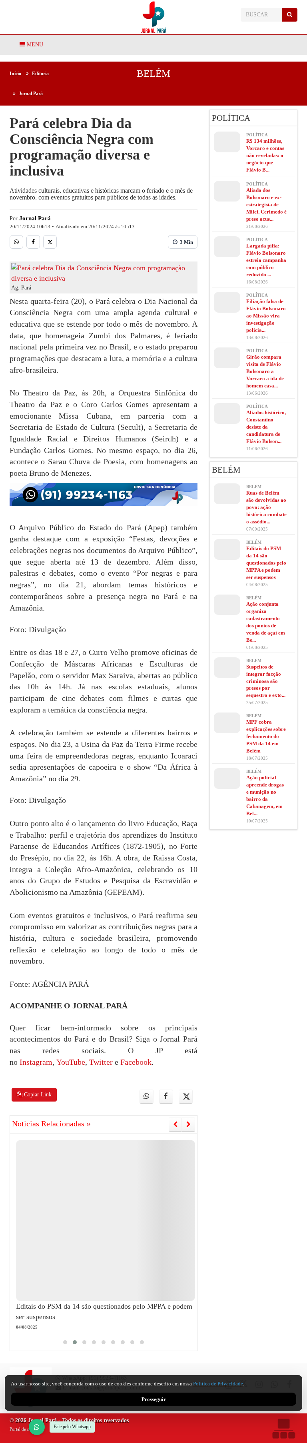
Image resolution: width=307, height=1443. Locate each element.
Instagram (36, 1062)
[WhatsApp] (37, 1427)
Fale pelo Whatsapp (72, 1426)
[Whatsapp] (16, 242)
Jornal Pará (31, 93)
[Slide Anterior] (175, 1124)
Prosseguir (154, 1399)
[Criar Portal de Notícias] (283, 1428)
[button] (65, 1342)
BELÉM (153, 73)
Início (15, 73)
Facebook (135, 1062)
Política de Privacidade (218, 1384)
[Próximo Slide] (188, 1124)
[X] (50, 242)
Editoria (40, 73)
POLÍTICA (231, 118)
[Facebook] (33, 242)
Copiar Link (37, 1095)
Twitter (100, 1062)
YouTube (69, 1062)
